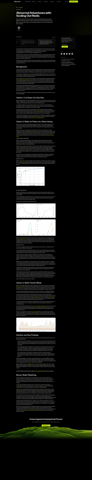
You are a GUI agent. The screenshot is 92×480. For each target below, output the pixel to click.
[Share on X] (64, 54)
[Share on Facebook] (67, 54)
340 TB (44, 364)
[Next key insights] (54, 37)
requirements (22, 162)
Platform (33, 1)
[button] (25, 42)
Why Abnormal (27, 1)
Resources (52, 1)
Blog (17, 7)
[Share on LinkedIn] (61, 54)
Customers (46, 1)
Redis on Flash (34, 117)
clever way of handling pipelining (31, 410)
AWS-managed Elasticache (25, 79)
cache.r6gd (31, 131)
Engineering (21, 7)
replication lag (22, 239)
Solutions (39, 1)
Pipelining (18, 389)
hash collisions (37, 110)
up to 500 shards (30, 364)
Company (58, 1)
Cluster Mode (34, 311)
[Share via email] (69, 54)
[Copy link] (72, 54)
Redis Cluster (41, 117)
